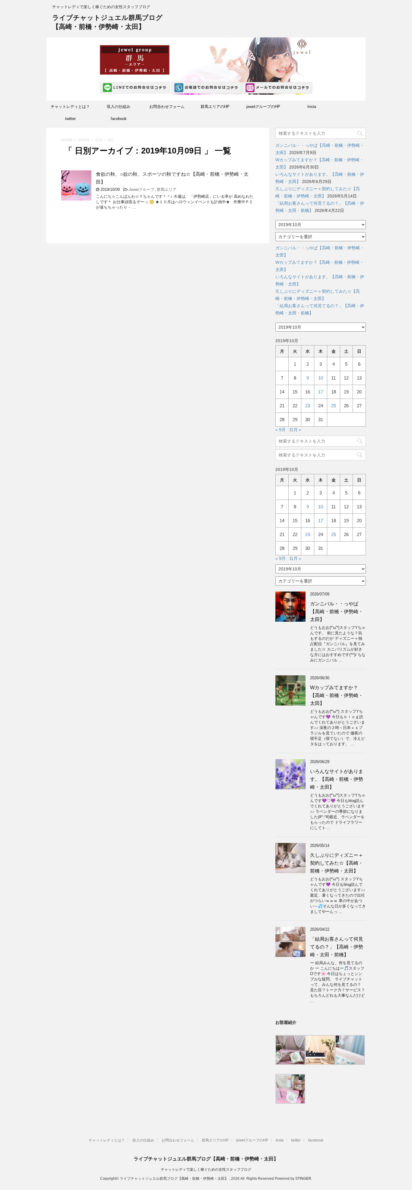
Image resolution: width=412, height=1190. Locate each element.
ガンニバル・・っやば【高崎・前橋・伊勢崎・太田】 (336, 611)
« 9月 (280, 429)
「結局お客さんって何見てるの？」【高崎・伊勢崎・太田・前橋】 (336, 946)
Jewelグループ (141, 189)
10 (320, 377)
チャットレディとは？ (70, 106)
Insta (311, 106)
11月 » (295, 429)
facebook (119, 118)
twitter (70, 118)
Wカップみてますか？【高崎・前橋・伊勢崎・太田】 (336, 695)
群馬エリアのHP (215, 106)
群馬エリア (166, 189)
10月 (99, 140)
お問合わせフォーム (167, 106)
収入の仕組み (118, 106)
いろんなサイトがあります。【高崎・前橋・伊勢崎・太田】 (336, 779)
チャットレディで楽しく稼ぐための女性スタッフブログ (206, 1169)
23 (307, 405)
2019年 (84, 140)
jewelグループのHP (263, 106)
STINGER (303, 1178)
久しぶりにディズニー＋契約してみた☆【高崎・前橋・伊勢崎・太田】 (336, 863)
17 (320, 391)
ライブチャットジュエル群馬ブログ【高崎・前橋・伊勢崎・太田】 (206, 1158)
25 (333, 405)
